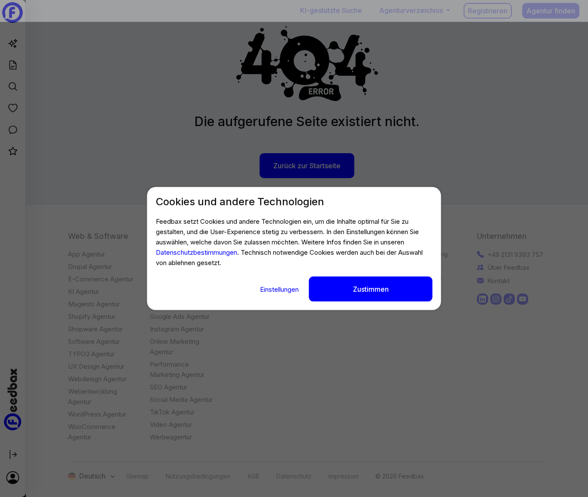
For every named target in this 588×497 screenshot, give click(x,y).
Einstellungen (280, 289)
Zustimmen (371, 289)
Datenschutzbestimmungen (196, 252)
